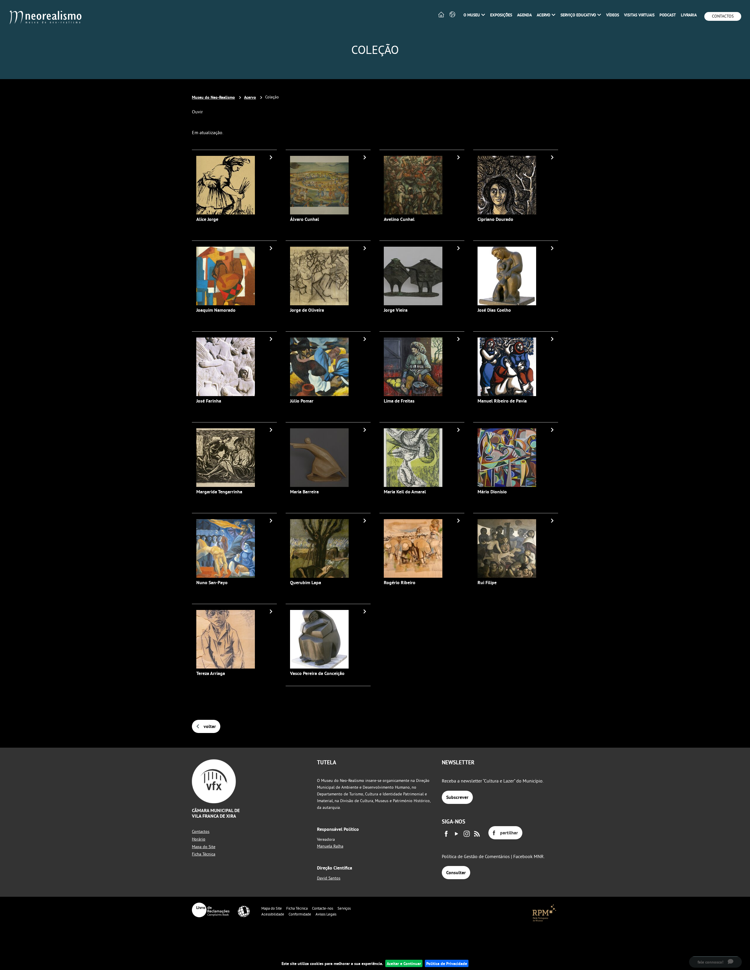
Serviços (344, 908)
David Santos (328, 878)
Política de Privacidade (446, 963)
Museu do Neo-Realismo (213, 97)
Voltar (210, 726)
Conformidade (300, 914)
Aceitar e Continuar (404, 963)
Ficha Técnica (203, 854)
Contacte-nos (322, 908)
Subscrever (457, 797)
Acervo (250, 97)
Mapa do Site (203, 846)
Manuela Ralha (330, 846)
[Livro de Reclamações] (210, 910)
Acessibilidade (272, 914)
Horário (198, 839)
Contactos (723, 16)
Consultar (456, 873)
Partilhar (509, 833)
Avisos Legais (326, 914)
